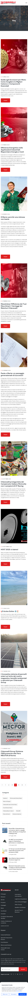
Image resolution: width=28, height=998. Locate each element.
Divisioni (3, 897)
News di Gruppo (6, 801)
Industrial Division (5, 935)
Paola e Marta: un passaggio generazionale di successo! (12, 374)
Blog (16, 17)
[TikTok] (22, 974)
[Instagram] (13, 974)
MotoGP (18, 811)
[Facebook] (15, 974)
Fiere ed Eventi (6, 814)
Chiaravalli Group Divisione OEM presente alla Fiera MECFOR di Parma (12, 753)
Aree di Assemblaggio (21, 902)
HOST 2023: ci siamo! (9, 549)
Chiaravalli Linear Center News (10, 804)
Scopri (5, 100)
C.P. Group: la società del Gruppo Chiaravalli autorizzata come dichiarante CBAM (17, 850)
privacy (20, 962)
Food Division (4, 942)
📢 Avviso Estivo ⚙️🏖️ (10, 611)
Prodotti (3, 902)
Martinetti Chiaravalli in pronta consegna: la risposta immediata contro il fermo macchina (17, 867)
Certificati (3, 911)
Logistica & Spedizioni (21, 899)
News (2, 908)
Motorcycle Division (6, 945)
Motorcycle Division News (16, 798)
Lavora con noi (5, 926)
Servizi (2, 899)
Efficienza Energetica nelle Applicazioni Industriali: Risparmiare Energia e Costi (12, 150)
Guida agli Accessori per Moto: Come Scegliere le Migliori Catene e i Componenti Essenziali (13, 83)
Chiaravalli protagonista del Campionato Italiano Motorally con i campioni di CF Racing (13, 484)
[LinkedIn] (11, 974)
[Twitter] (20, 974)
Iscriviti (23, 969)
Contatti (3, 913)
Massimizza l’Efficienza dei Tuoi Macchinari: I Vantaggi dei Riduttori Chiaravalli (13, 306)
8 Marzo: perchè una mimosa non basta (13, 218)
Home (12, 17)
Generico (5, 798)
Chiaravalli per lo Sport (8, 811)
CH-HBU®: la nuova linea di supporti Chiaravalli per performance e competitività (16, 841)
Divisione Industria (17, 814)
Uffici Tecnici (18, 904)
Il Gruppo (3, 894)
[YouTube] (17, 974)
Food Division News (7, 807)
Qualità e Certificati (20, 907)
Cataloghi (3, 905)
